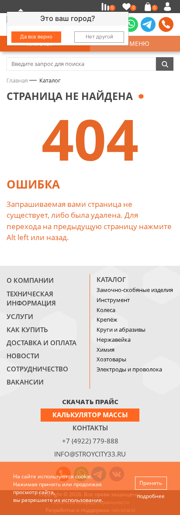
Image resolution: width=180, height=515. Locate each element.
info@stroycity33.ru (90, 454)
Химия (105, 350)
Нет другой (99, 37)
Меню (137, 43)
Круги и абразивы (121, 329)
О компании (30, 280)
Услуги (20, 316)
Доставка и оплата (41, 342)
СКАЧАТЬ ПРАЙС (90, 401)
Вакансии (25, 382)
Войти (168, 6)
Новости (23, 355)
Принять (150, 483)
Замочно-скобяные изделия (135, 290)
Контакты (90, 427)
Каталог (111, 279)
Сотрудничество (37, 368)
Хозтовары (111, 359)
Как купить (27, 329)
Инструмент (113, 300)
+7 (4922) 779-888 (90, 440)
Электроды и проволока (129, 369)
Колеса (106, 310)
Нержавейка (114, 339)
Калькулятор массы (90, 414)
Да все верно (36, 37)
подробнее (151, 496)
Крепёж (107, 319)
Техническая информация (31, 298)
